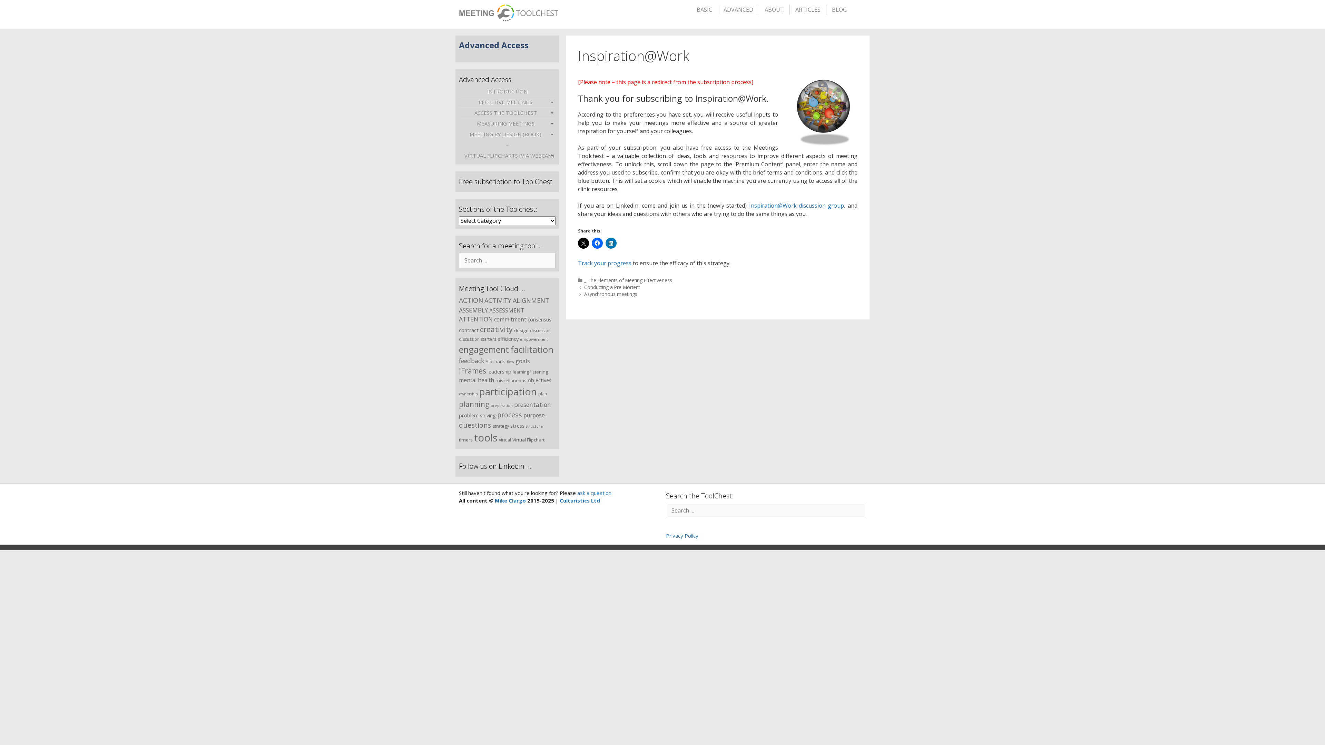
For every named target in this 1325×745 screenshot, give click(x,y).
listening (539, 372)
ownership (468, 393)
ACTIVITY (497, 300)
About (774, 9)
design (521, 330)
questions (475, 425)
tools (486, 438)
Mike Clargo (510, 500)
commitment (510, 319)
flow (510, 361)
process (509, 414)
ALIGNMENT (531, 300)
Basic (704, 9)
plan (542, 394)
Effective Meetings (505, 102)
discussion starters (477, 339)
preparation (502, 405)
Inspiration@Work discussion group (796, 205)
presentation (532, 404)
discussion (540, 331)
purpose (534, 415)
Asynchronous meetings (610, 294)
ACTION (471, 300)
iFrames (472, 371)
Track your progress (604, 263)
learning (521, 372)
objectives (539, 380)
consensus (539, 319)
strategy (501, 426)
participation (508, 391)
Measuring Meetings (505, 123)
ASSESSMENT (506, 310)
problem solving (477, 415)
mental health (476, 380)
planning (474, 404)
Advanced (738, 9)
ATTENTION (476, 319)
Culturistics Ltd (580, 500)
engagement (484, 349)
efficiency (508, 338)
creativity (496, 329)
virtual (505, 440)
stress (517, 425)
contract (469, 330)
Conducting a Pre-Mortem (612, 287)
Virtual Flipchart (528, 440)
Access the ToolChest (505, 112)
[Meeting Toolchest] (508, 10)
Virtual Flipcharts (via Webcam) (509, 155)
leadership (499, 371)
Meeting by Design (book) (505, 134)
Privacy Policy (682, 535)
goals (523, 361)
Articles (808, 9)
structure (534, 426)
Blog (839, 9)
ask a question (593, 492)
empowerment (534, 339)
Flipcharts (495, 361)
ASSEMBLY (473, 310)
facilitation (531, 349)
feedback (471, 361)
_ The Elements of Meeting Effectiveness (628, 280)
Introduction (507, 91)
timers (466, 440)
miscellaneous (511, 380)
